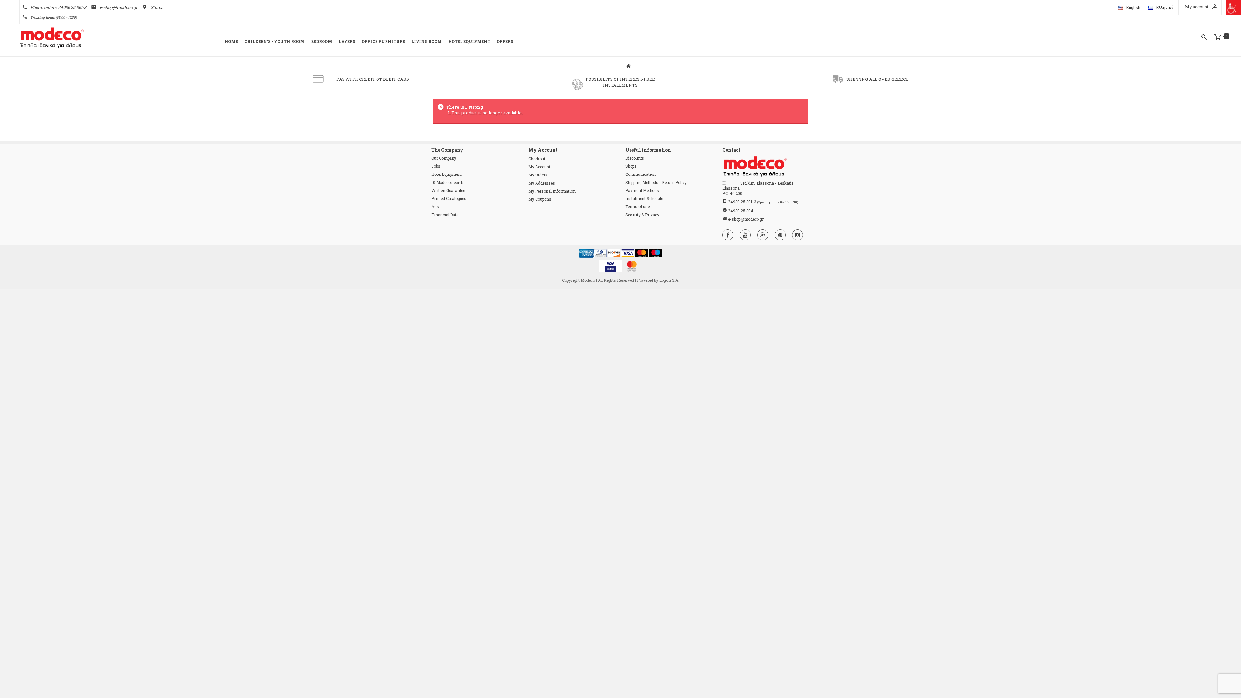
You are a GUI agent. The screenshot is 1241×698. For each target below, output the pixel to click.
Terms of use (637, 206)
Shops (631, 166)
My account (539, 166)
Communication (640, 174)
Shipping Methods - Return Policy (656, 182)
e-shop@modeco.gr (118, 7)
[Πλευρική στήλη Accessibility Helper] (1233, 7)
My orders (537, 174)
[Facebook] (727, 234)
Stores (157, 7)
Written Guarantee (448, 190)
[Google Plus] (762, 234)
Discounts (634, 158)
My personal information (552, 191)
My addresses (541, 182)
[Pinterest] (780, 234)
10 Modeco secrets (448, 182)
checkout (536, 158)
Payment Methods (642, 190)
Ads (435, 206)
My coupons (539, 199)
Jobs (435, 166)
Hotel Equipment (446, 174)
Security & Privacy (642, 214)
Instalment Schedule (644, 198)
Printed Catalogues (448, 198)
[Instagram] (797, 234)
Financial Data (445, 214)
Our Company (443, 158)
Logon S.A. (669, 280)
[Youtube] (745, 234)
